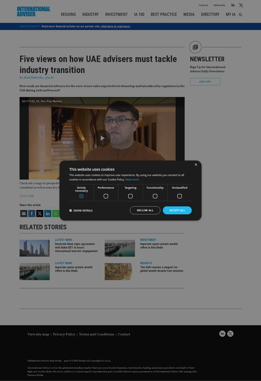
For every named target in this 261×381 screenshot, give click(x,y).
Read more (132, 179)
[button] (81, 210)
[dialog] (130, 190)
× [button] (195, 164)
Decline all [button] (145, 210)
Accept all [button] (177, 210)
